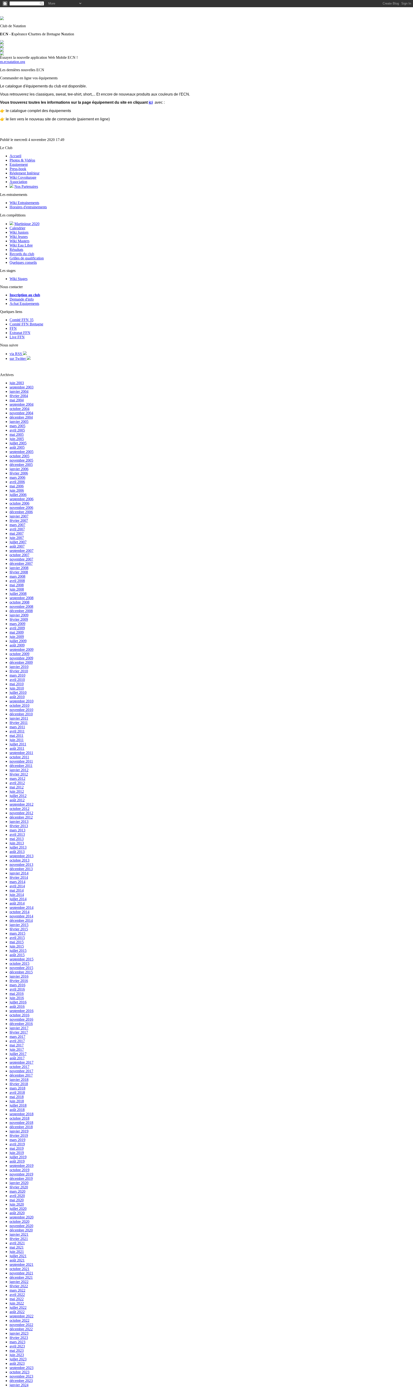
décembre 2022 (21, 1329)
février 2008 (19, 572)
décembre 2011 (21, 766)
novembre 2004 (21, 413)
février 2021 (19, 1239)
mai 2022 (17, 1299)
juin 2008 (17, 589)
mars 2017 (17, 1037)
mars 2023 (17, 1342)
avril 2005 (17, 430)
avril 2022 (17, 1295)
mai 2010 (17, 684)
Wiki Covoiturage (23, 177)
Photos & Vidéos (22, 160)
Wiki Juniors (19, 232)
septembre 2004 (21, 404)
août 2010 (17, 697)
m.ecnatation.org (12, 62)
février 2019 (19, 1135)
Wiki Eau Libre (21, 245)
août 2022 (17, 1312)
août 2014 (17, 903)
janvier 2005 (19, 422)
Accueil (15, 156)
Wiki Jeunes (19, 237)
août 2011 (17, 748)
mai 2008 (17, 585)
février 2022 (19, 1286)
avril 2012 (17, 783)
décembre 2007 (21, 563)
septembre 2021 (21, 1264)
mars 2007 (17, 525)
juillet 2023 (18, 1359)
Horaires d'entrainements (28, 207)
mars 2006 (17, 477)
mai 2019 (17, 1148)
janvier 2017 (19, 1028)
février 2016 (19, 981)
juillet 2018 (18, 1105)
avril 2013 (17, 834)
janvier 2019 (19, 1131)
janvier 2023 (19, 1333)
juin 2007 (17, 538)
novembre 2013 (21, 865)
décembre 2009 (21, 662)
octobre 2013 (19, 860)
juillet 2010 (18, 692)
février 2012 (19, 774)
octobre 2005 (19, 456)
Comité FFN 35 (21, 320)
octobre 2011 (19, 757)
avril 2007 (17, 529)
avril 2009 (17, 628)
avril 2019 (17, 1144)
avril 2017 (17, 1041)
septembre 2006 (21, 499)
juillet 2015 (18, 951)
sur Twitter (18, 358)
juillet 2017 (18, 1054)
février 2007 (19, 520)
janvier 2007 (19, 516)
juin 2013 (17, 843)
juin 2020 (17, 1204)
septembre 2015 (21, 959)
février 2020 (19, 1187)
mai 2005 (17, 434)
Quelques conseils (23, 262)
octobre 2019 (19, 1170)
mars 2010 (17, 675)
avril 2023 (17, 1346)
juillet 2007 (18, 542)
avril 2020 (17, 1196)
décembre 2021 (21, 1277)
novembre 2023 (21, 1376)
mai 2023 (17, 1350)
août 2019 (17, 1161)
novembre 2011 (21, 761)
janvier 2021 (19, 1234)
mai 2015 (17, 942)
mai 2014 (17, 890)
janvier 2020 (19, 1183)
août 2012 (17, 800)
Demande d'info (22, 299)
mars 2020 (17, 1191)
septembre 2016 (21, 1011)
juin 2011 (17, 740)
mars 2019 (17, 1140)
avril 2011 (17, 731)
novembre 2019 (21, 1174)
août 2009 (17, 645)
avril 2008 (17, 581)
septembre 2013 (21, 856)
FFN (13, 328)
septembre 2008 (21, 598)
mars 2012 (17, 778)
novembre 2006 (21, 508)
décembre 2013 (21, 869)
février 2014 (19, 877)
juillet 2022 (18, 1307)
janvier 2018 (19, 1080)
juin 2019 (17, 1153)
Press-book (18, 169)
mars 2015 (17, 933)
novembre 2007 (21, 559)
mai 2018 (17, 1097)
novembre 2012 (21, 813)
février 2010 (19, 671)
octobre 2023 (19, 1372)
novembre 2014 (21, 916)
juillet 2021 (18, 1256)
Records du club (22, 254)
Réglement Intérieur (24, 173)
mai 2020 (17, 1200)
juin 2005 (17, 439)
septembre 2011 (21, 753)
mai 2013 (17, 839)
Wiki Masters (19, 241)
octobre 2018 (19, 1118)
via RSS (16, 354)
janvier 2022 (19, 1282)
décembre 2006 (21, 512)
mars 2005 (17, 426)
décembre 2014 (21, 920)
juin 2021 (17, 1252)
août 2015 (17, 955)
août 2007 (17, 546)
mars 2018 (17, 1088)
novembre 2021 (21, 1273)
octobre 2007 (19, 555)
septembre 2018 (21, 1114)
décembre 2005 (21, 465)
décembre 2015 (21, 972)
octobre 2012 (19, 809)
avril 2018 (17, 1092)
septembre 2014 (21, 908)
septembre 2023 (21, 1368)
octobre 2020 (19, 1221)
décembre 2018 (21, 1127)
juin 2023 (17, 1355)
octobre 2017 (19, 1067)
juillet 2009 (18, 641)
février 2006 (19, 473)
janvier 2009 (19, 615)
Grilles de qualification (27, 258)
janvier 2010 (19, 667)
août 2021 (17, 1260)
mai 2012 (17, 787)
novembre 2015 (21, 968)
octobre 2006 (19, 503)
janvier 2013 (19, 822)
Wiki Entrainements (24, 203)
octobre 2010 (19, 705)
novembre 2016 (21, 1019)
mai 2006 (17, 486)
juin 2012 (17, 791)
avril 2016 (17, 989)
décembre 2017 (21, 1075)
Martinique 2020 (26, 224)
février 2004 (19, 396)
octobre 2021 (19, 1269)
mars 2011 (17, 727)
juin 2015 (17, 946)
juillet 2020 (18, 1209)
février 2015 (19, 929)
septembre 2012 (21, 804)
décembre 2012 (21, 817)
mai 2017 (17, 1045)
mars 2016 (17, 985)
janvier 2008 (19, 568)
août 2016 (17, 1006)
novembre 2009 (21, 658)
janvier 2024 (19, 1385)
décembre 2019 (21, 1178)
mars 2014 (17, 882)
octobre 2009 (19, 654)
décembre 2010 (21, 714)
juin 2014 (17, 895)
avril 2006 (17, 482)
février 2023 (19, 1338)
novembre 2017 (21, 1071)
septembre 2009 (21, 649)
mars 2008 (17, 576)
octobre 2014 (19, 912)
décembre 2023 (21, 1381)
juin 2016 (17, 998)
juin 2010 (17, 688)
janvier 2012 (19, 770)
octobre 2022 (19, 1320)
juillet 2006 (18, 495)
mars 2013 (17, 830)
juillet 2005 (18, 443)
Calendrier (17, 228)
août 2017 (17, 1058)
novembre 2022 (21, 1325)
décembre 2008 (21, 611)
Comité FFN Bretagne (26, 324)
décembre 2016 (21, 1024)
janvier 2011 (19, 718)
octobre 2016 (19, 1015)
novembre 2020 (21, 1226)
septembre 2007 (21, 551)
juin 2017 (17, 1049)
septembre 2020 (21, 1217)
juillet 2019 (18, 1157)
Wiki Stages (18, 279)
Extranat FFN (20, 333)
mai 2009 (17, 632)
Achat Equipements (24, 304)
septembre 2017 (21, 1062)
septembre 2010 (21, 701)
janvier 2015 (19, 925)
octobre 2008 (19, 602)
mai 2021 (17, 1247)
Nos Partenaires (26, 186)
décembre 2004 (21, 417)
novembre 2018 (21, 1123)
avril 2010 (17, 680)
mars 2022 (17, 1290)
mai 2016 (17, 994)
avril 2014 (17, 886)
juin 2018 (17, 1101)
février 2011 (19, 723)
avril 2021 (17, 1243)
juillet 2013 (18, 847)
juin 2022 (17, 1303)
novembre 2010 (21, 710)
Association (18, 182)
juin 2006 (17, 490)
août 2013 (17, 852)
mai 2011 (16, 735)
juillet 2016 (18, 1002)
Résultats (16, 250)
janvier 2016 (19, 976)
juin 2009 (17, 637)
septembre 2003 (21, 387)
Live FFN (17, 337)
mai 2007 (17, 533)
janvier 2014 (19, 873)
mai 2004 (17, 400)
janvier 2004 (19, 391)
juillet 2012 (18, 796)
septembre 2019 (21, 1166)
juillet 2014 (18, 899)
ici (151, 102)
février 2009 (19, 619)
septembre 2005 (21, 452)
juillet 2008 (18, 594)
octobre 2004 (19, 409)
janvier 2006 (19, 469)
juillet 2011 (18, 744)
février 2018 (19, 1084)
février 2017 (19, 1032)
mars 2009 (17, 624)
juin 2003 (17, 383)
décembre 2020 (21, 1230)
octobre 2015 (19, 963)
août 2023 (17, 1363)
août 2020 (17, 1213)
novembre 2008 (21, 606)
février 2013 (19, 826)
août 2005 (17, 447)
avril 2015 (17, 938)
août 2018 (17, 1110)
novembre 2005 (21, 460)
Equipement (19, 164)
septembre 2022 (21, 1316)
